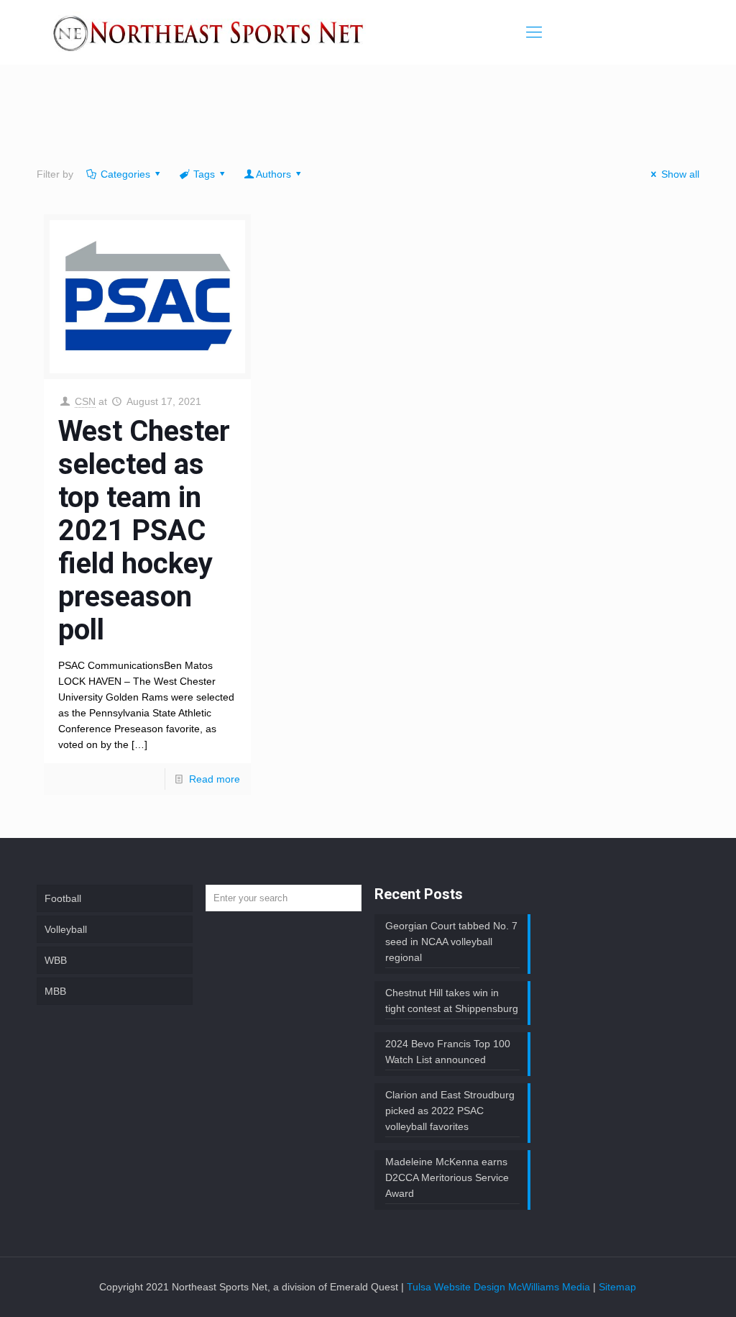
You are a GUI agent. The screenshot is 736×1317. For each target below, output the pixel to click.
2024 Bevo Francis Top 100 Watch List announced (447, 1051)
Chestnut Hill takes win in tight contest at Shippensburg (451, 1000)
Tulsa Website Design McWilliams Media (500, 1287)
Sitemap (617, 1287)
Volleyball (66, 929)
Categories (125, 174)
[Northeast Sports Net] (208, 32)
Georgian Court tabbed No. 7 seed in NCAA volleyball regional (451, 941)
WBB (56, 960)
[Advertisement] (368, 119)
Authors (273, 174)
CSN (85, 401)
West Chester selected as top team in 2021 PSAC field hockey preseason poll (144, 530)
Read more (214, 779)
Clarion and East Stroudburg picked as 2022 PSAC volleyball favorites (450, 1110)
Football (63, 898)
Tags (204, 174)
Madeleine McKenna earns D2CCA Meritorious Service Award (447, 1177)
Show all (680, 174)
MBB (55, 991)
